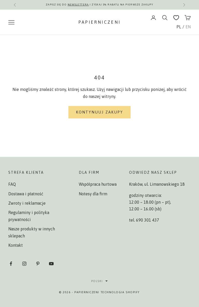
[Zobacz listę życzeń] (176, 18)
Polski (97, 281)
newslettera (78, 4)
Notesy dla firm (93, 193)
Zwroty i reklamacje (27, 203)
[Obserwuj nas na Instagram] (24, 263)
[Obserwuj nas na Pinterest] (37, 263)
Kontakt (15, 245)
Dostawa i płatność (25, 193)
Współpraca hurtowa (98, 184)
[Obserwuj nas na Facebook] (10, 263)
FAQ (12, 184)
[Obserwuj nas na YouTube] (51, 263)
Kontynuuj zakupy (99, 112)
